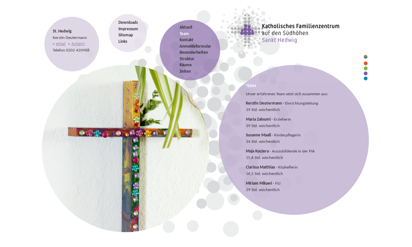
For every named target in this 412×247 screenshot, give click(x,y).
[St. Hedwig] (283, 55)
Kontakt (186, 40)
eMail (60, 44)
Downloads (128, 23)
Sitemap (125, 35)
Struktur (187, 59)
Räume (186, 65)
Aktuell (186, 27)
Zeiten (185, 71)
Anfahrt (78, 44)
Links (122, 42)
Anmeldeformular (195, 46)
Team (184, 34)
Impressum (128, 29)
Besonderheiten (194, 52)
